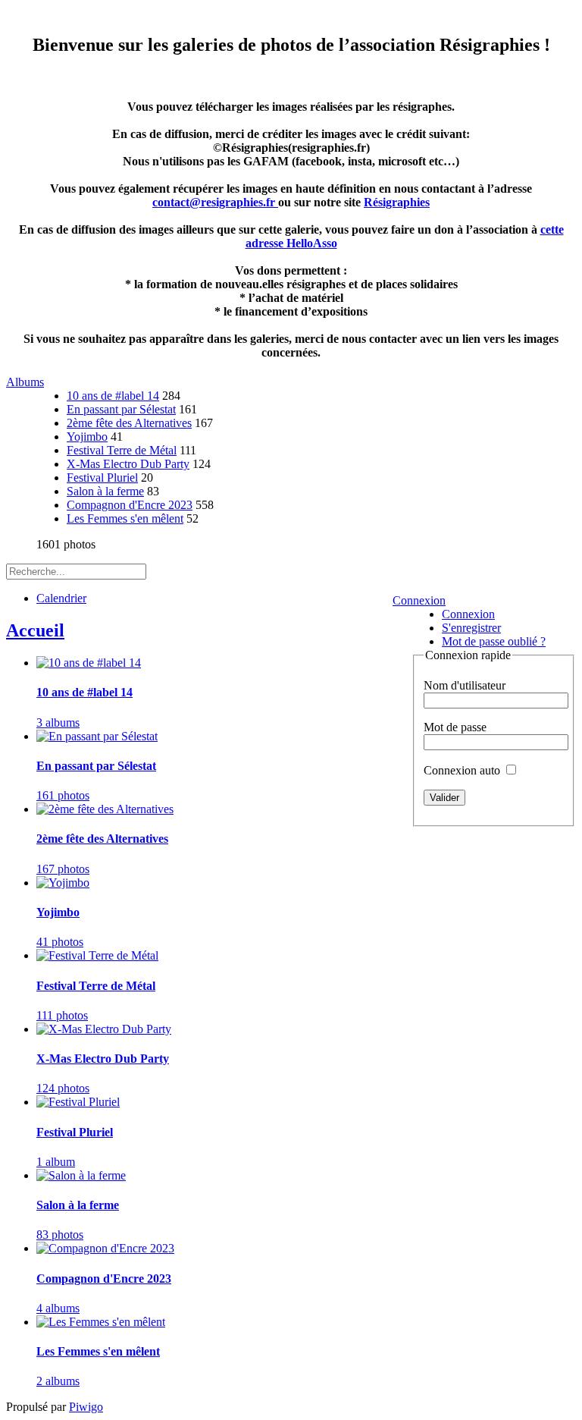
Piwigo (86, 1406)
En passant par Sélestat (121, 409)
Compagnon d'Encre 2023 (129, 504)
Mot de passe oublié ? (494, 641)
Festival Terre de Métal (122, 450)
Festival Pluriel (102, 477)
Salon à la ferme (105, 491)
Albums (25, 381)
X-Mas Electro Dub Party (128, 463)
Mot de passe (455, 727)
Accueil (35, 630)
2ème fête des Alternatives (129, 422)
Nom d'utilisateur (464, 685)
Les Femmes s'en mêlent (125, 518)
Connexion (419, 600)
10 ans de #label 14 (113, 395)
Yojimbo (87, 436)
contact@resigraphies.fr (215, 202)
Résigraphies (397, 202)
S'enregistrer (471, 627)
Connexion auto (463, 770)
